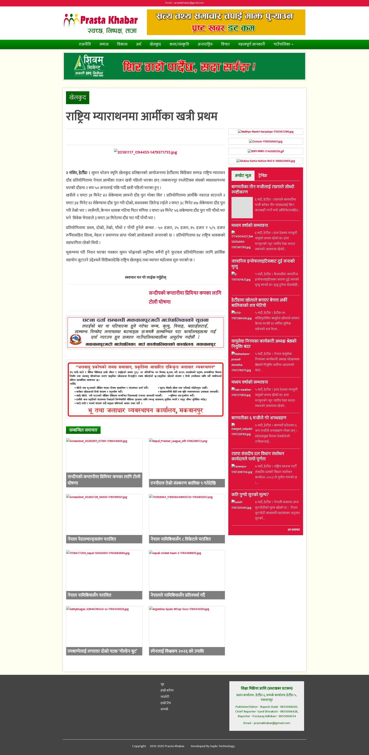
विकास (122, 44)
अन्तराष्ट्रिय (205, 44)
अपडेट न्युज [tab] (243, 175)
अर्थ (138, 44)
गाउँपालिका (282, 44)
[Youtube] (97, 687)
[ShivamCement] (184, 66)
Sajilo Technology (222, 746)
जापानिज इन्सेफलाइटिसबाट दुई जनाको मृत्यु (263, 264)
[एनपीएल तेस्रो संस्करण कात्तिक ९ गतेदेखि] (187, 462)
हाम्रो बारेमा (167, 690)
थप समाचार (294, 530)
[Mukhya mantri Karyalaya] (265, 132)
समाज (104, 44)
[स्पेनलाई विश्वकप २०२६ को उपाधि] (187, 630)
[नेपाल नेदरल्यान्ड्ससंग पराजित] (104, 518)
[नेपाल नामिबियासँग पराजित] (104, 574)
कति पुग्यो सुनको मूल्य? (250, 495)
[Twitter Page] (77, 687)
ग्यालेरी (164, 697)
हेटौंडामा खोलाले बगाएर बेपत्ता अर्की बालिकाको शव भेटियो (259, 303)
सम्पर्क (164, 709)
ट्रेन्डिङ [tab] (262, 175)
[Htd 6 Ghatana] (265, 161)
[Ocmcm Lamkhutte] (265, 141)
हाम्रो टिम (165, 703)
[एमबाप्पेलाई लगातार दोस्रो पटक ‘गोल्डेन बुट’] (104, 630)
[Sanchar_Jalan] (265, 151)
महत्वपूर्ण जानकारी (251, 44)
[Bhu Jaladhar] (145, 389)
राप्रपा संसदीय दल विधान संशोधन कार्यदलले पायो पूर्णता (257, 457)
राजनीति (85, 44)
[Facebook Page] (67, 687)
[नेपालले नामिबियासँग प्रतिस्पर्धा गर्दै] (187, 574)
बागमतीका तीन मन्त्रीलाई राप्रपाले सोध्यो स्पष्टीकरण (262, 190)
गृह (162, 684)
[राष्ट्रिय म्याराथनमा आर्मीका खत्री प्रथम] (145, 152)
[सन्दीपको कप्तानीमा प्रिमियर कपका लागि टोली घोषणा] (104, 462)
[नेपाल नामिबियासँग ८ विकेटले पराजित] (187, 518)
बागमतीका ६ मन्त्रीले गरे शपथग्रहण (258, 418)
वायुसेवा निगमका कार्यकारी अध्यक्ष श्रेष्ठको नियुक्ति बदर (263, 344)
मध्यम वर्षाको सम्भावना (249, 226)
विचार (225, 44)
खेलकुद (155, 44)
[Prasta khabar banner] (226, 22)
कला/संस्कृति (179, 44)
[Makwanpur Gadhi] (145, 332)
